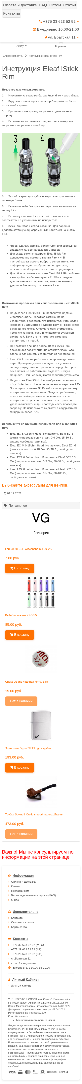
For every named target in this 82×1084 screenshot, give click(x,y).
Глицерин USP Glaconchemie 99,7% (28, 548)
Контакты (17, 917)
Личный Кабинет (22, 985)
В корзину (21, 568)
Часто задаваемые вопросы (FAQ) (33, 895)
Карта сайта (19, 926)
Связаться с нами (22, 922)
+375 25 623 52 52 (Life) (26, 954)
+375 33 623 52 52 (59, 21)
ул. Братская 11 (62, 37)
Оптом (15, 886)
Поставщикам (20, 890)
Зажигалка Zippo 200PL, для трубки (28, 748)
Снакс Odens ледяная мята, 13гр (27, 681)
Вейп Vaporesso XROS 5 (21, 615)
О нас (15, 899)
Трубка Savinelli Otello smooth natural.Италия (34, 814)
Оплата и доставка (23, 881)
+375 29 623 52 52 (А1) (26, 949)
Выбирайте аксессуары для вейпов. (35, 485)
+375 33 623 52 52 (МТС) (27, 944)
